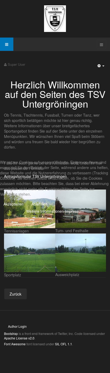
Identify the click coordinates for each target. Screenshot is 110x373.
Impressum (74, 211)
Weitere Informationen (45, 211)
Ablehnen (40, 204)
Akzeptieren (13, 204)
